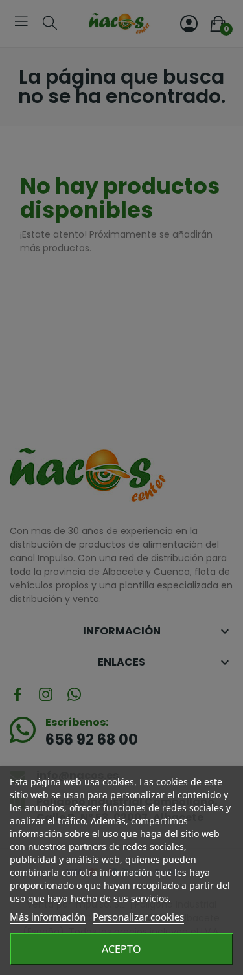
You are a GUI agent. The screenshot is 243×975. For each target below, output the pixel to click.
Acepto (121, 949)
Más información (48, 916)
